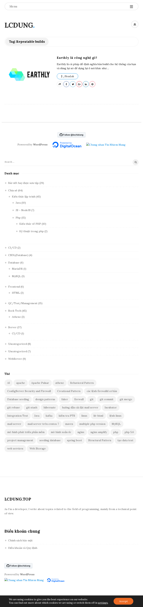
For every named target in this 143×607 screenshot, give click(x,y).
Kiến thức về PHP (30, 223)
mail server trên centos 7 (43, 424)
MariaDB (17, 268)
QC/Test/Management (22, 303)
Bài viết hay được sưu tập (23, 183)
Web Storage (38, 448)
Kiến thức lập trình (23, 196)
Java (18, 202)
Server (12, 327)
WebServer (15, 358)
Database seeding (18, 399)
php (115, 432)
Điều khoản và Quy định (22, 548)
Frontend (14, 286)
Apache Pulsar (40, 383)
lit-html (98, 415)
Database (14, 262)
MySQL (16, 276)
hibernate (50, 407)
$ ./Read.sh (67, 76)
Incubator (111, 407)
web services (15, 448)
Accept (123, 601)
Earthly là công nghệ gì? (77, 57)
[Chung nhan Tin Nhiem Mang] (105, 144)
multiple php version (92, 424)
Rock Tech (14, 310)
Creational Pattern (68, 391)
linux (84, 415)
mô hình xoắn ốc (61, 432)
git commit (106, 399)
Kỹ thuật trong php (31, 231)
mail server (14, 424)
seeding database (50, 440)
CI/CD (12, 247)
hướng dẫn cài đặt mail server (80, 407)
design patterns (45, 399)
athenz (59, 383)
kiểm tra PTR (67, 415)
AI (8, 383)
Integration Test (17, 415)
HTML (16, 292)
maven (69, 424)
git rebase (13, 407)
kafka (49, 415)
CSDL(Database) (18, 255)
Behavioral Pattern (82, 383)
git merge (126, 399)
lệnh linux (115, 415)
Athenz (16, 317)
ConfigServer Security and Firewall (29, 391)
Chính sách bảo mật (20, 540)
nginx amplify (98, 432)
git (91, 399)
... (108, 68)
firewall (79, 399)
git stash (31, 407)
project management (20, 440)
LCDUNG (18, 25)
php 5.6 (129, 432)
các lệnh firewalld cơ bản (102, 391)
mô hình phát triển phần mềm (26, 432)
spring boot (74, 440)
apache (20, 383)
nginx (80, 432)
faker (64, 399)
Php (18, 217)
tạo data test (125, 440)
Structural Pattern (99, 440)
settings (103, 602)
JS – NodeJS (23, 210)
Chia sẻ (12, 190)
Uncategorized (17, 344)
